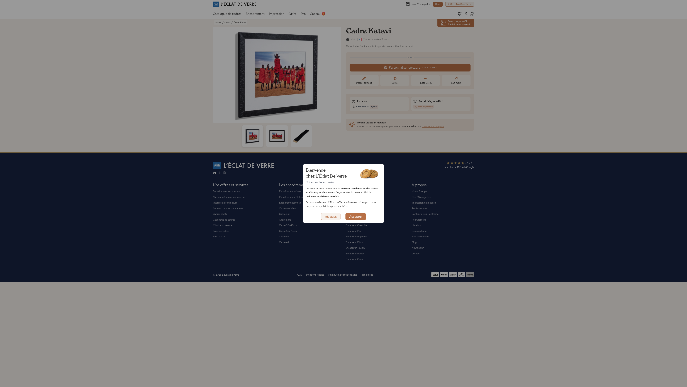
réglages (331, 217)
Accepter (355, 217)
